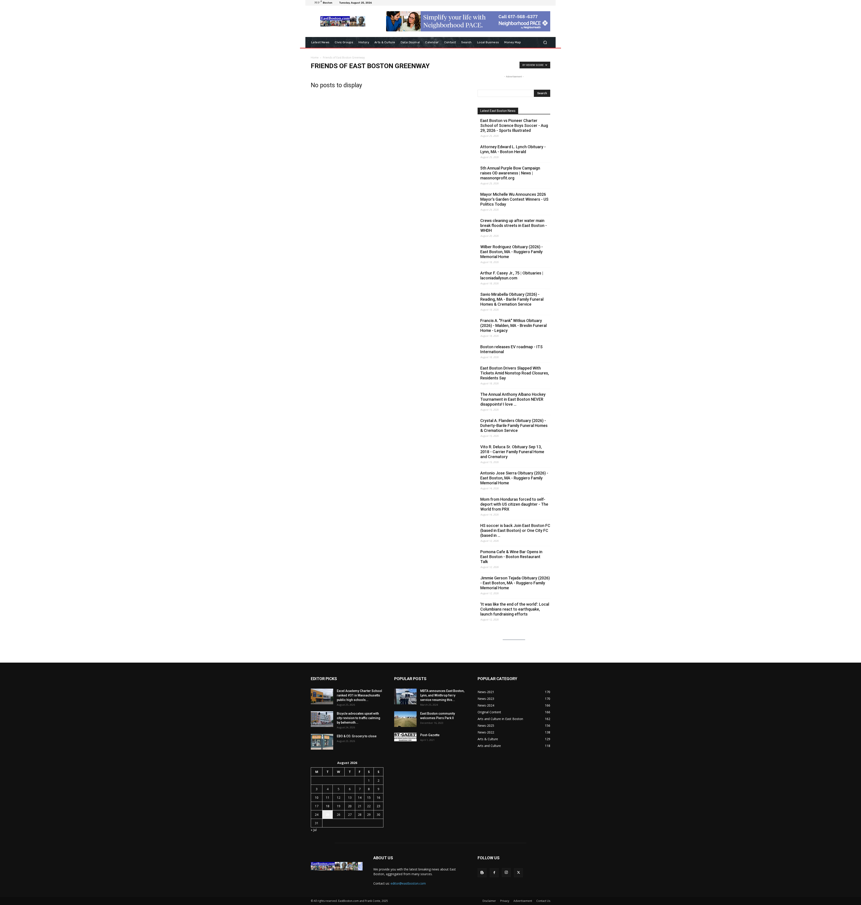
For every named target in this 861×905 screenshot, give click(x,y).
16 (378, 797)
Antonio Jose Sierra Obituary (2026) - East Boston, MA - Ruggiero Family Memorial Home (514, 478)
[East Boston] (343, 21)
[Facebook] (494, 872)
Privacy (504, 901)
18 (327, 806)
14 (359, 797)
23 (378, 806)
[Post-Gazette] (405, 737)
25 (327, 814)
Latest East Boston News (497, 111)
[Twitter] (518, 872)
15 (369, 797)
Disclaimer (489, 901)
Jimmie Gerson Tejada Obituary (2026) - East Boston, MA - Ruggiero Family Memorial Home (515, 583)
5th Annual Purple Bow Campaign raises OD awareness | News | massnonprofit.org (510, 173)
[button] (545, 42)
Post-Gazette (429, 735)
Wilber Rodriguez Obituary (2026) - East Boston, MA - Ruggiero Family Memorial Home (511, 251)
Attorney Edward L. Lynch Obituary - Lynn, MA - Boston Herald (513, 149)
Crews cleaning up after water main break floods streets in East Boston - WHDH (513, 225)
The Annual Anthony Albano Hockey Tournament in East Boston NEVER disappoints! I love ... (513, 399)
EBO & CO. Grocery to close (356, 736)
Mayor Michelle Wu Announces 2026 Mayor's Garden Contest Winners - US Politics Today (514, 199)
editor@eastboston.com (408, 883)
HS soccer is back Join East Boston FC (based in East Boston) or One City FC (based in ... (515, 530)
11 (327, 797)
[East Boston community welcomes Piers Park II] (405, 719)
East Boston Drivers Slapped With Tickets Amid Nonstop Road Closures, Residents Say (514, 373)
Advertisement (522, 901)
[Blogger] (482, 872)
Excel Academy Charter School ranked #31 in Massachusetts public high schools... (359, 695)
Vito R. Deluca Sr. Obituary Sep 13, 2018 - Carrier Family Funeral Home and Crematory (512, 451)
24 (316, 814)
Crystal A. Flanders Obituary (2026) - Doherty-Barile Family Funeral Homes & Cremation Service (514, 425)
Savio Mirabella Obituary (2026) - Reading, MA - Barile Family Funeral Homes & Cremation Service (512, 299)
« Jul (314, 830)
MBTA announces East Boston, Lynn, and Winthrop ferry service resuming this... (442, 695)
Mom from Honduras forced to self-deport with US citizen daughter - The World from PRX (514, 504)
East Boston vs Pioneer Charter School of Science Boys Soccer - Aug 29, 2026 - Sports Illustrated (514, 125)
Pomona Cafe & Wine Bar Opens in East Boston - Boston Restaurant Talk (511, 556)
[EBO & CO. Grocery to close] (322, 742)
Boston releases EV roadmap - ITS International (511, 349)
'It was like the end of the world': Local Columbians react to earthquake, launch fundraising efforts (514, 609)
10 (316, 797)
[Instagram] (506, 872)
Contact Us (543, 901)
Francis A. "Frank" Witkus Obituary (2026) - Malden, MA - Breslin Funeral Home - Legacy (513, 325)
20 (350, 806)
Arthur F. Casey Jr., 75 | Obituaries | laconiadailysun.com (511, 275)
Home (315, 57)
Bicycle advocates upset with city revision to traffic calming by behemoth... (358, 718)
